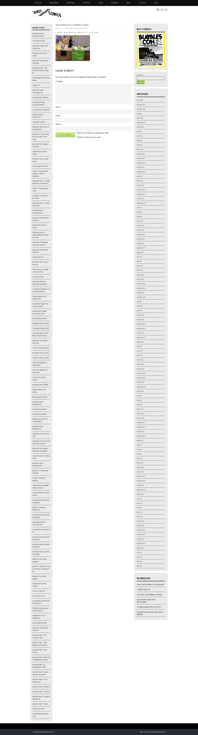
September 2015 (141, 543)
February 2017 (140, 467)
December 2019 (141, 324)
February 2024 (140, 154)
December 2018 (141, 373)
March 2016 (140, 516)
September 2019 (141, 337)
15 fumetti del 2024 (38, 122)
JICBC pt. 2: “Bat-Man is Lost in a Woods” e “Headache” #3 (41, 568)
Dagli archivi (54, 3)
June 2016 (139, 503)
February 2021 (140, 275)
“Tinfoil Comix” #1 (143, 589)
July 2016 (139, 498)
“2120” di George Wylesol (40, 348)
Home (58, 28)
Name (58, 107)
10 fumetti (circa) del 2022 (40, 328)
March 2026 (140, 100)
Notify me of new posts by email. (89, 137)
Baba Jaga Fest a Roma (39, 397)
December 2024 (141, 122)
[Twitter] (162, 9)
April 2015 (139, 566)
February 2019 (140, 364)
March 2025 (140, 118)
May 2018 (139, 400)
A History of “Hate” (38, 709)
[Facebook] (166, 9)
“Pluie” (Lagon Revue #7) (40, 166)
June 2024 (139, 136)
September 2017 (141, 436)
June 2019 (139, 351)
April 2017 (139, 458)
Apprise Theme (145, 732)
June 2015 (139, 557)
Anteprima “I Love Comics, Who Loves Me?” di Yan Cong (40, 136)
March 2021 (140, 270)
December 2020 (141, 284)
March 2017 (140, 463)
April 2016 (139, 512)
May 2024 (139, 140)
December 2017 (141, 422)
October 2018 (140, 382)
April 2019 (139, 355)
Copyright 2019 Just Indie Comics (43, 732)
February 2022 (140, 225)
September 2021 (141, 248)
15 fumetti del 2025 (38, 41)
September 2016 (141, 490)
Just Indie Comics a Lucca (40, 353)
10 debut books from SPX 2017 (149, 607)
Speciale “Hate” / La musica (41, 687)
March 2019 (140, 360)
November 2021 (141, 239)
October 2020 (140, 292)
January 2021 (140, 279)
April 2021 (139, 266)
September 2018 (141, 387)
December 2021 (141, 234)
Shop (156, 3)
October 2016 (140, 485)
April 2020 (139, 310)
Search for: (140, 75)
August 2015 (140, 548)
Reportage (71, 3)
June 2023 (139, 176)
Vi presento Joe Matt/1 (39, 414)
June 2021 (139, 257)
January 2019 (140, 369)
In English (114, 3)
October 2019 (140, 333)
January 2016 (140, 525)
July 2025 (139, 113)
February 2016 (140, 521)
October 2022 (140, 198)
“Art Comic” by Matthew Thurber (149, 594)
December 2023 (141, 158)
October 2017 (140, 431)
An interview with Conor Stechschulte (146, 600)
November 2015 (141, 534)
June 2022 (139, 207)
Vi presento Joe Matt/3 (39, 318)
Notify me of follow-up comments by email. (93, 133)
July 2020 (139, 301)
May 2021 (139, 261)
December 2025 (141, 104)
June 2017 (139, 449)
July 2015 (139, 552)
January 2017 (140, 472)
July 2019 (139, 346)
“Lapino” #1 (36, 85)
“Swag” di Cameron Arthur (40, 358)
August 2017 (140, 440)
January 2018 (140, 418)
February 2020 (140, 315)
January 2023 (140, 185)
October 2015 (140, 539)
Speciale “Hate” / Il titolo (40, 704)
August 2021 (140, 252)
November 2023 (141, 163)
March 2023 (140, 181)
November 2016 (141, 481)
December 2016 (141, 476)
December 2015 (141, 530)
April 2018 (139, 404)
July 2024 (139, 131)
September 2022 (141, 203)
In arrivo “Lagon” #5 (38, 591)
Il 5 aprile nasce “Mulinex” (40, 97)
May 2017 (139, 454)
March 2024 (140, 149)
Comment (59, 81)
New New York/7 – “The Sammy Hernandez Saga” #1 (40, 70)
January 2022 (140, 230)
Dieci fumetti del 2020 (39, 623)
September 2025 (141, 109)
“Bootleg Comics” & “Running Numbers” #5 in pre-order (40, 235)
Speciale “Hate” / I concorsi (41, 692)
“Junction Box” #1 (37, 257)
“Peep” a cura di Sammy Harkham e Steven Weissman (40, 173)
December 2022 (141, 189)
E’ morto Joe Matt (37, 277)
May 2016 (139, 507)
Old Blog (142, 3)
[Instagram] (158, 9)
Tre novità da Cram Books (40, 110)
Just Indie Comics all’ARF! (40, 385)
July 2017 (139, 445)
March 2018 (140, 409)
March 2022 (140, 221)
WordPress (161, 732)
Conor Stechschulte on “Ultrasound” (151, 584)
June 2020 (139, 306)
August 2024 (140, 127)
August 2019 (140, 342)
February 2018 (140, 413)
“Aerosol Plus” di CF (38, 596)
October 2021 (140, 243)
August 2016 (140, 494)
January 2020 (140, 319)
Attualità (37, 3)
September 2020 (141, 297)
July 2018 (139, 395)
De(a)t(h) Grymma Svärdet (40, 323)
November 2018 (141, 378)
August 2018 (140, 391)
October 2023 (140, 167)
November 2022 (141, 194)
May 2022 (139, 212)
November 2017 (141, 427)
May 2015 (139, 561)
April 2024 (139, 145)
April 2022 (139, 216)
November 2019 (141, 328)
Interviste (86, 3)
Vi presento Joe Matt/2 (39, 409)
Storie (100, 3)
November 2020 (141, 288)
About (129, 3)
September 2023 (141, 172)
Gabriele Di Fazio (72, 32)
